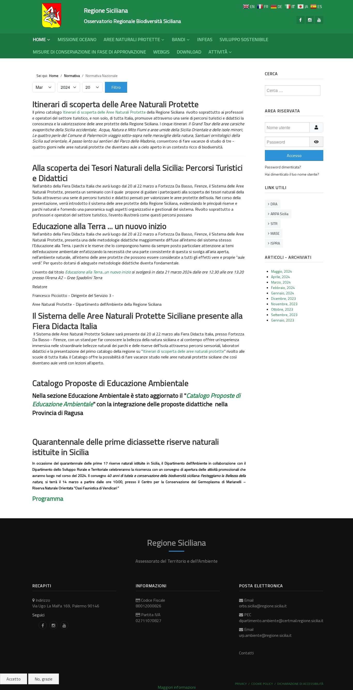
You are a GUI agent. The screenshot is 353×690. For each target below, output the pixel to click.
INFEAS (204, 39)
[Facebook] (300, 20)
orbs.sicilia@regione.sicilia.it (263, 606)
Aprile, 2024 (280, 276)
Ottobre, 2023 (282, 309)
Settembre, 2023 (284, 314)
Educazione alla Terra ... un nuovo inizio (99, 226)
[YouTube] (319, 20)
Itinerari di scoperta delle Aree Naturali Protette (115, 104)
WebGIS (161, 51)
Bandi (178, 39)
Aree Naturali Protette (132, 39)
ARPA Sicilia (279, 213)
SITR (274, 223)
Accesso (294, 155)
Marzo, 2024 (281, 282)
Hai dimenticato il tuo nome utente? (292, 174)
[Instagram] (310, 20)
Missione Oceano (77, 39)
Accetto (13, 679)
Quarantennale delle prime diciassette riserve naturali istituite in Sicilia (125, 446)
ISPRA (275, 243)
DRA (274, 204)
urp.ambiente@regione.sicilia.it (265, 635)
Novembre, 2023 (284, 304)
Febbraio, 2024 (283, 287)
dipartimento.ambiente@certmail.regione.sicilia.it (281, 620)
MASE (275, 233)
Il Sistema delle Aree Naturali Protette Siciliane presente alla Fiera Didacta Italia (137, 320)
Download (189, 51)
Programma (48, 498)
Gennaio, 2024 (282, 293)
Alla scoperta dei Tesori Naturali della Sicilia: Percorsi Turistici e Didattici (137, 172)
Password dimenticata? (283, 167)
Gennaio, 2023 (282, 320)
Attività (218, 51)
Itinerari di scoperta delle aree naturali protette (183, 351)
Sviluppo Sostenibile (244, 39)
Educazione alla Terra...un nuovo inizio (98, 272)
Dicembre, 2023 (283, 298)
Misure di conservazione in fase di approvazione (89, 51)
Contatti (246, 653)
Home (39, 39)
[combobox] (292, 90)
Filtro (116, 87)
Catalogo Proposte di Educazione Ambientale (110, 383)
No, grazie (43, 679)
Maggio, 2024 (281, 271)
